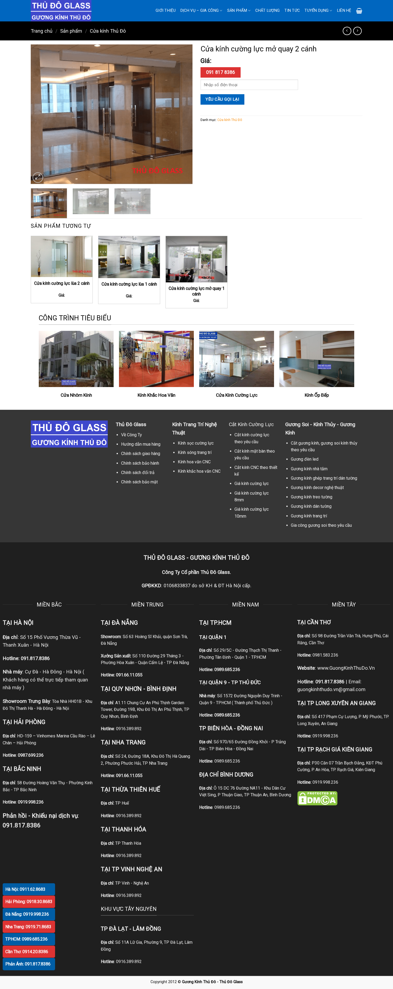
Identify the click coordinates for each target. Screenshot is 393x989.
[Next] (182, 114)
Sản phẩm (71, 31)
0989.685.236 (227, 669)
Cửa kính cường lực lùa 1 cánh (129, 284)
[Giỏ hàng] (359, 11)
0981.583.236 (325, 655)
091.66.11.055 (129, 674)
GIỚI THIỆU (166, 10)
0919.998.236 (325, 735)
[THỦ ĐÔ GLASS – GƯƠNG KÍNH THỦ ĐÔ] (68, 10)
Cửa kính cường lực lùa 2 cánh (62, 283)
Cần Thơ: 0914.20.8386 (26, 951)
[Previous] (40, 114)
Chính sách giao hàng (140, 453)
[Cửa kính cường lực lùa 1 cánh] (129, 257)
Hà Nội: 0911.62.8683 (25, 889)
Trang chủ (41, 31)
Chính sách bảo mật (139, 481)
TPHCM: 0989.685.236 (26, 939)
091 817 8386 (220, 72)
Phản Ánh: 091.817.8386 (28, 964)
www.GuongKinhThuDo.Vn (346, 668)
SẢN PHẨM (237, 10)
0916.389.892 (129, 728)
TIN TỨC (292, 10)
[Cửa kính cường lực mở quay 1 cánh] (196, 259)
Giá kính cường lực (251, 483)
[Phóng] (38, 177)
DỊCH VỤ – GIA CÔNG (199, 10)
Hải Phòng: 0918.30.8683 (28, 901)
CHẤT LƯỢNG (267, 10)
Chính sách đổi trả (138, 472)
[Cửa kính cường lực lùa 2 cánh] (62, 256)
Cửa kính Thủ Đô (108, 31)
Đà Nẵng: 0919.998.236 (27, 914)
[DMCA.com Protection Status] (317, 798)
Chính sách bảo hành (140, 463)
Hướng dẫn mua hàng (140, 444)
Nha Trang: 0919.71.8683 (28, 926)
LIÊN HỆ (344, 10)
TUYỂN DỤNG (317, 10)
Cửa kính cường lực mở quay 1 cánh (197, 291)
